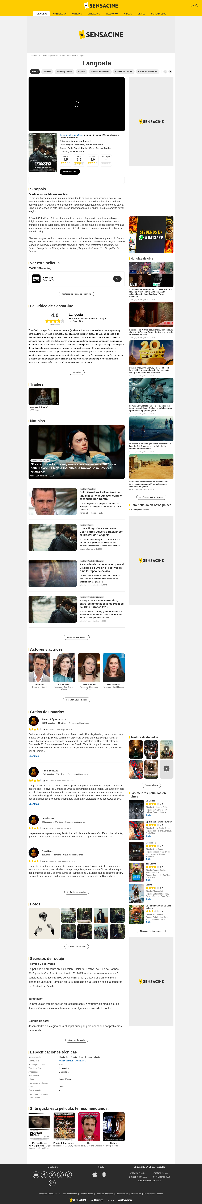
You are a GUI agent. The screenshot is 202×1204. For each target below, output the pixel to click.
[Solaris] (114, 1126)
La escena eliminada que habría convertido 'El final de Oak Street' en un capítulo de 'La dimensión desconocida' (150, 446)
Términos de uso (86, 1194)
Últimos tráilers (151, 785)
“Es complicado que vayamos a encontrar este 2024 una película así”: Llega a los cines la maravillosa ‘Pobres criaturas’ (73, 468)
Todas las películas (50, 55)
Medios (65, 156)
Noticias (77, 14)
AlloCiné (134, 1173)
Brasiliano (47, 851)
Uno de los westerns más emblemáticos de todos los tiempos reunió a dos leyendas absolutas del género (148, 484)
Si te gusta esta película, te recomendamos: (69, 1108)
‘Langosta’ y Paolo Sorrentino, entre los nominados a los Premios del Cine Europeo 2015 (102, 604)
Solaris (113, 1143)
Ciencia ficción (110, 135)
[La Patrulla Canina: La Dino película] (136, 914)
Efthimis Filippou (94, 144)
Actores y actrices (46, 649)
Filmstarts (156, 1173)
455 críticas (62, 723)
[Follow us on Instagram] (61, 1174)
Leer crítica (76, 372)
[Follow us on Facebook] (44, 1174)
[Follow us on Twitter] (52, 1174)
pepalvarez (48, 818)
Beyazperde (135, 1176)
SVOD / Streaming (40, 268)
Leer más (34, 756)
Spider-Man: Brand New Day (159, 822)
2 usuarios (46, 855)
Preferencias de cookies (153, 1194)
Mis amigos (106, 156)
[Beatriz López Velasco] (34, 721)
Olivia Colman (113, 684)
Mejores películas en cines (151, 931)
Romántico (72, 137)
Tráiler (148, 815)
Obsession (151, 843)
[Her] (89, 1126)
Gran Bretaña (71, 1057)
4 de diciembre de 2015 (71, 135)
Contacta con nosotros (68, 1194)
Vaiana (149, 885)
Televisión (112, 14)
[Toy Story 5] (136, 872)
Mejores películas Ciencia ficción (87, 1146)
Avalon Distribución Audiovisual (72, 1061)
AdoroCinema (158, 1176)
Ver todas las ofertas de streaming (76, 294)
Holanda (96, 1057)
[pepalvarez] (34, 820)
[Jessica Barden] (89, 667)
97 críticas (59, 822)
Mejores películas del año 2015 (59, 1146)
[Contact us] (52, 1183)
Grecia (81, 1057)
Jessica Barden (103, 148)
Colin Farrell (74, 148)
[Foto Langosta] (44, 923)
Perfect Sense (39, 1143)
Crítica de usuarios (47, 712)
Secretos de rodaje (47, 958)
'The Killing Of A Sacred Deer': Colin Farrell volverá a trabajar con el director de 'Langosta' (101, 531)
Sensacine (92, 156)
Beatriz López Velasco (54, 719)
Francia (88, 1057)
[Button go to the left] (165, 71)
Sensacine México (146, 1180)
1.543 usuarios (48, 774)
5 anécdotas (64, 1072)
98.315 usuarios (48, 723)
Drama (63, 137)
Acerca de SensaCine (48, 1194)
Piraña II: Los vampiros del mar (69, 1143)
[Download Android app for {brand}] (105, 1174)
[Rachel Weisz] (64, 667)
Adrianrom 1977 (51, 770)
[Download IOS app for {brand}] (96, 1174)
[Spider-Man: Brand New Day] (136, 830)
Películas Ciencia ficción (67, 55)
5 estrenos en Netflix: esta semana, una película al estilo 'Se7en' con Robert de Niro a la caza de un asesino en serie (151, 332)
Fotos (35, 904)
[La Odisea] (136, 809)
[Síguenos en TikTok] (69, 1174)
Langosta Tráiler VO (39, 407)
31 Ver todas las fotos (77, 947)
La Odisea (150, 801)
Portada (33, 55)
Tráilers (36, 384)
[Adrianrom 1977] (34, 772)
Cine (39, 55)
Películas (41, 14)
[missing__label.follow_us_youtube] (36, 1174)
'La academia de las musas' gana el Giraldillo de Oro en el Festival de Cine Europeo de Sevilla (102, 568)
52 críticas (57, 855)
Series (141, 14)
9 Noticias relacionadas (77, 637)
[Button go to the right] (170, 71)
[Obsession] (136, 851)
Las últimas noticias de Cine (151, 497)
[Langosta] (43, 152)
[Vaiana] (136, 893)
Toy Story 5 (151, 864)
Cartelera (59, 14)
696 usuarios (47, 822)
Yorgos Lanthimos (80, 141)
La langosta (140, 510)
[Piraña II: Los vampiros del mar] (64, 1126)
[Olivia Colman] (114, 667)
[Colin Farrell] (39, 667)
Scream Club (158, 14)
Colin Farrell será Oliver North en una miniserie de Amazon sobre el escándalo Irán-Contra (101, 495)
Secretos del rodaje (76, 1040)
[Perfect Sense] (39, 1126)
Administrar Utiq (121, 1194)
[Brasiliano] (34, 852)
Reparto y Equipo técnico (76, 700)
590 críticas (61, 774)
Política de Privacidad (104, 1194)
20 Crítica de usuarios (76, 892)
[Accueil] (101, 5)
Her (89, 1143)
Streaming (94, 14)
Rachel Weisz (88, 148)
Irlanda (62, 1057)
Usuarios (79, 156)
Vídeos (128, 14)
